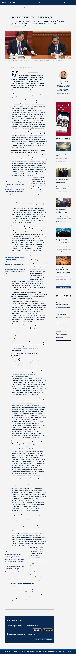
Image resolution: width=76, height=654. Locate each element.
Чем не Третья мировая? (62, 300)
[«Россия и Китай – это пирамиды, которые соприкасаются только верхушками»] (63, 203)
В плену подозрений (61, 314)
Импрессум (16, 651)
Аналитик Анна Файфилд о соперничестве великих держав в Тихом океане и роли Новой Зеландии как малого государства (63, 160)
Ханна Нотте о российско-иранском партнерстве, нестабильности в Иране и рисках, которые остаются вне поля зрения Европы (63, 278)
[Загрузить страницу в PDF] (53, 608)
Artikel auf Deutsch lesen (17, 67)
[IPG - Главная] (38, 2)
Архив (69, 651)
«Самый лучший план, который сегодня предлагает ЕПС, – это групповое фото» (63, 241)
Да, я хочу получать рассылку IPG (44, 639)
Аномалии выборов (60, 329)
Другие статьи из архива (63, 287)
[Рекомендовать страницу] (64, 13)
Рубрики (4, 2)
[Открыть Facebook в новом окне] (61, 13)
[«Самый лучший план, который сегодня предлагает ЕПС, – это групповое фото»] (63, 233)
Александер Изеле (33, 72)
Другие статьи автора (64, 95)
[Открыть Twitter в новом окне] (58, 13)
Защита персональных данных (31, 651)
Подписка (62, 651)
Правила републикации (50, 651)
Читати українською (29, 67)
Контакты (8, 651)
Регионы (12, 2)
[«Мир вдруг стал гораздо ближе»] (63, 147)
